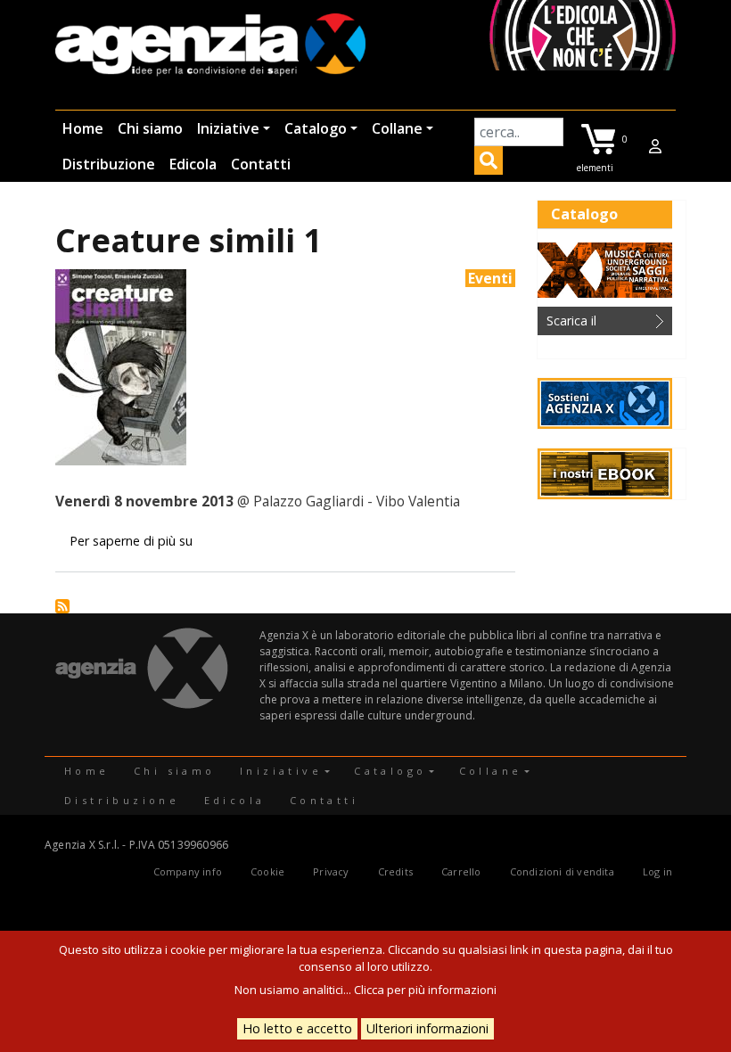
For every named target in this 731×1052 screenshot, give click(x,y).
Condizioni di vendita (562, 871)
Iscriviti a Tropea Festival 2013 (62, 606)
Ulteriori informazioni (427, 1028)
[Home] (210, 46)
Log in (657, 871)
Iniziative (228, 128)
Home (82, 128)
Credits (395, 871)
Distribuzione (108, 164)
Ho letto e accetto (297, 1028)
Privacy (331, 871)
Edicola (193, 164)
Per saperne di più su (131, 540)
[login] (655, 146)
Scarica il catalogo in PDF (592, 323)
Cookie (267, 871)
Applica (488, 163)
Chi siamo (150, 128)
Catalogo (315, 128)
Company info (187, 871)
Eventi (490, 278)
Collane (397, 128)
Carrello (461, 871)
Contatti (261, 164)
